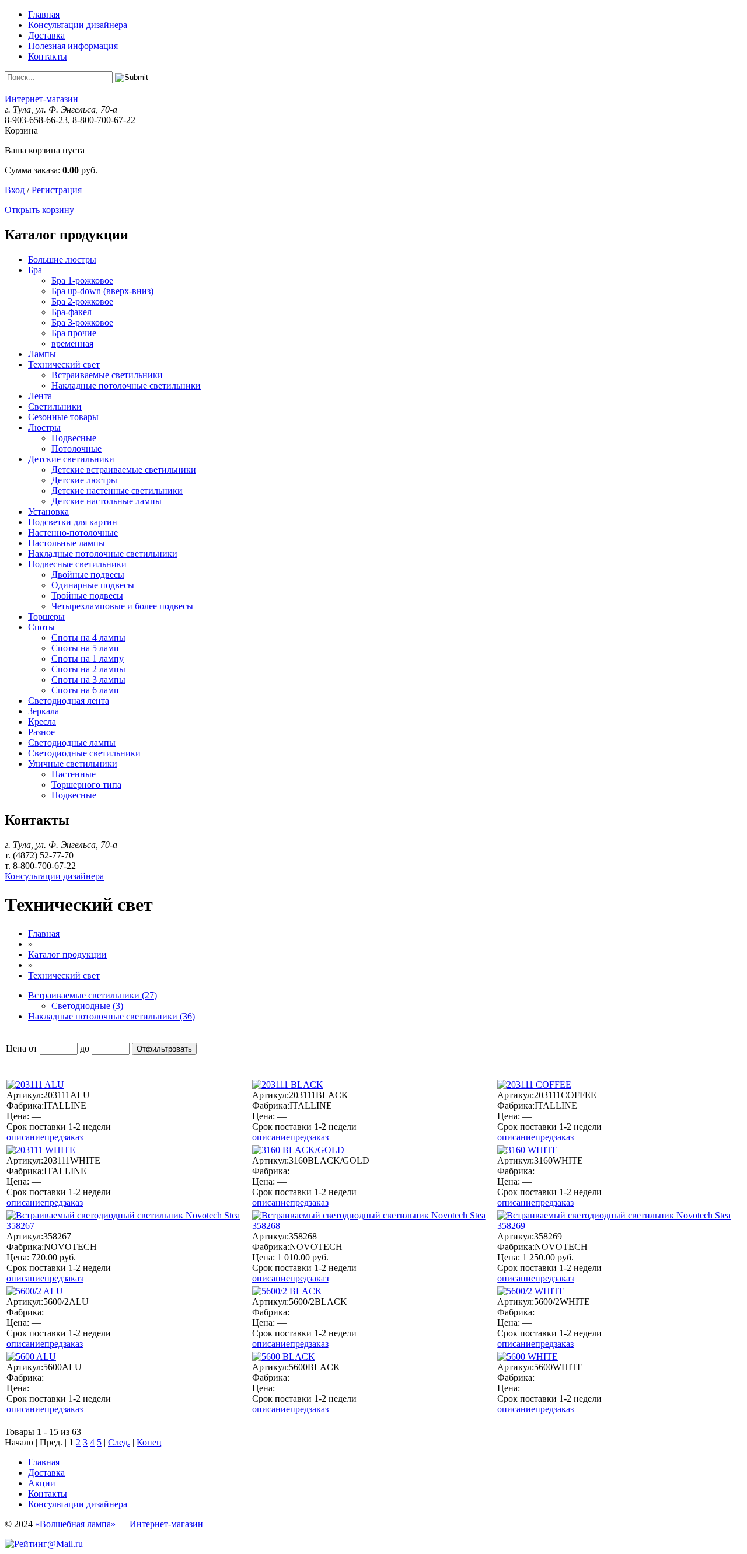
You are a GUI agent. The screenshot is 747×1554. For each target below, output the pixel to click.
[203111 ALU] (35, 1084)
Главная (44, 14)
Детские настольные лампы (106, 501)
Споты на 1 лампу (87, 658)
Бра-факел (71, 312)
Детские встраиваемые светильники (123, 469)
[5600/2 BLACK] (287, 1291)
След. (119, 1442)
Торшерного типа (86, 785)
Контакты (47, 56)
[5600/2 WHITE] (531, 1291)
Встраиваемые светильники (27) (92, 995)
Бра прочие (73, 333)
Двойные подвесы (87, 574)
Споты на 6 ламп (85, 690)
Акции (41, 1483)
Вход (15, 190)
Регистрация (57, 190)
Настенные (73, 774)
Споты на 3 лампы (88, 680)
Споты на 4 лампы (88, 637)
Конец (149, 1442)
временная (72, 343)
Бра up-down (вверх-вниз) (102, 291)
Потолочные (76, 448)
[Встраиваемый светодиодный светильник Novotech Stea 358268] (373, 1226)
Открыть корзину (39, 210)
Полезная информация (73, 46)
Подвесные (73, 438)
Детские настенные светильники (117, 490)
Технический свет (64, 975)
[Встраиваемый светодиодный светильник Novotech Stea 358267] (128, 1226)
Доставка (46, 35)
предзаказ (63, 1137)
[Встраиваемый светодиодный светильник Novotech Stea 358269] (619, 1226)
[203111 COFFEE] (534, 1084)
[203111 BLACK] (287, 1084)
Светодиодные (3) (87, 1006)
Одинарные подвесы (92, 585)
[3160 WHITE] (527, 1150)
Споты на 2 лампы (88, 669)
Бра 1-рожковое (82, 280)
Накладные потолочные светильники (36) (111, 1016)
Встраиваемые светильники (107, 375)
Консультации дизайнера (77, 25)
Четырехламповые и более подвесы (122, 606)
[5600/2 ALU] (34, 1291)
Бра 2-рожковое (82, 301)
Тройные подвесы (87, 595)
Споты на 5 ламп (85, 648)
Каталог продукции (67, 954)
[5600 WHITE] (527, 1356)
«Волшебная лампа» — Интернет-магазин (119, 1524)
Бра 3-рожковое (82, 322)
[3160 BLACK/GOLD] (298, 1150)
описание (25, 1137)
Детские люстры (84, 480)
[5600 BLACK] (283, 1356)
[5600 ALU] (31, 1356)
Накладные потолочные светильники (126, 385)
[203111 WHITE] (40, 1150)
